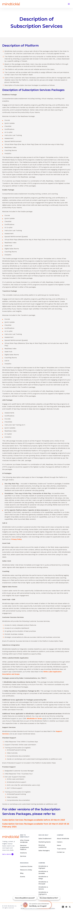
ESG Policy (52, 908)
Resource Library (26, 870)
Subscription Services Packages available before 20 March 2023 (33, 820)
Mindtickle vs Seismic (43, 888)
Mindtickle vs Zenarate (43, 872)
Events (22, 876)
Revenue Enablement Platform (24, 847)
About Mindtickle (63, 838)
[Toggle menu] (69, 4)
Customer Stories (26, 866)
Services (23, 856)
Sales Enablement (44, 838)
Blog (21, 873)
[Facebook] (66, 907)
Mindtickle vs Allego (43, 877)
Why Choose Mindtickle (24, 841)
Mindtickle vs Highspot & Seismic (43, 894)
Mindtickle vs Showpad (43, 883)
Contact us (61, 852)
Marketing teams (44, 842)
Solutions (23, 853)
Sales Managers (44, 850)
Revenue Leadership (42, 846)
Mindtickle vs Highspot (43, 867)
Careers (59, 842)
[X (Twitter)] (70, 907)
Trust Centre (61, 849)
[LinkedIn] (63, 907)
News (59, 845)
